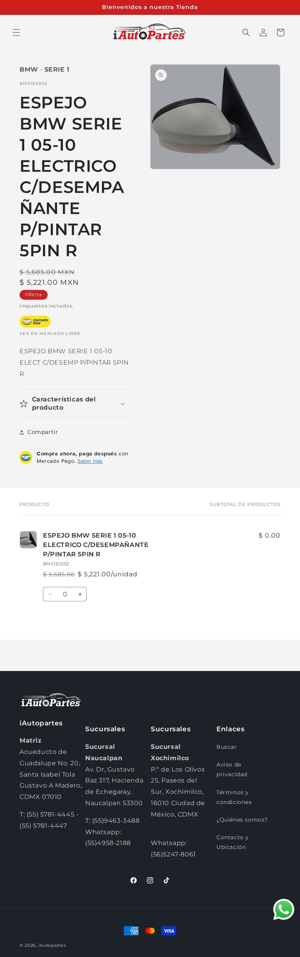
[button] (16, 32)
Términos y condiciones (234, 797)
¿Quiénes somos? (242, 819)
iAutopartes (52, 945)
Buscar (226, 746)
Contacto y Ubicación (232, 842)
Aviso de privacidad (231, 769)
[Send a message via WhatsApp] (283, 909)
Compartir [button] (42, 431)
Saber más (90, 461)
